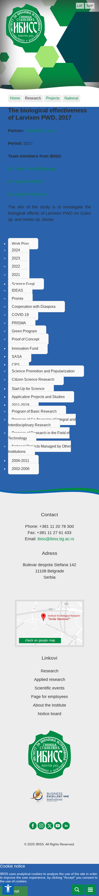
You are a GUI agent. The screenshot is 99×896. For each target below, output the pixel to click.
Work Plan (20, 244)
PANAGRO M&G (40, 130)
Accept (14, 891)
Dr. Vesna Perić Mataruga (31, 169)
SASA (17, 356)
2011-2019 (20, 405)
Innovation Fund (25, 348)
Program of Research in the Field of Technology (39, 435)
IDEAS (17, 290)
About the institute (49, 705)
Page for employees (49, 696)
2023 (16, 258)
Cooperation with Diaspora (33, 307)
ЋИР (89, 6)
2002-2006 (20, 469)
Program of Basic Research (34, 411)
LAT (80, 6)
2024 (16, 250)
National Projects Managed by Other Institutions (39, 449)
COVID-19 (20, 315)
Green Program (24, 331)
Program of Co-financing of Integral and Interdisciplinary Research (42, 422)
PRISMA (19, 323)
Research (49, 671)
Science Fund (23, 284)
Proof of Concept (25, 339)
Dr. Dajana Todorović (27, 194)
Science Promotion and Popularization (43, 371)
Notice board (49, 713)
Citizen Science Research (33, 379)
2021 (16, 275)
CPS (16, 365)
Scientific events (49, 688)
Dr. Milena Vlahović (26, 181)
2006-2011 (20, 461)
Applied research (49, 679)
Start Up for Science (28, 389)
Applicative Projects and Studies (38, 397)
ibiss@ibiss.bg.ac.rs (56, 539)
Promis (17, 298)
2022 (16, 266)
